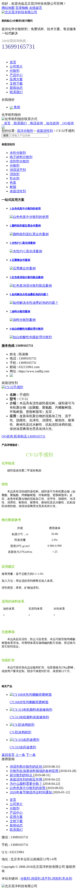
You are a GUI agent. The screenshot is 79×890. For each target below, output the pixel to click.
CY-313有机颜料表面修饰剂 (29, 717)
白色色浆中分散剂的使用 (25, 208)
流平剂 (46, 878)
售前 (16, 107)
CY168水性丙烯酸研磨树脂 (29, 702)
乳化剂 (14, 178)
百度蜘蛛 (21, 8)
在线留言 (35, 8)
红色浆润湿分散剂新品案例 (26, 277)
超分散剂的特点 (21, 775)
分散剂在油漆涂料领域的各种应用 (34, 771)
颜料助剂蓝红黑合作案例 (25, 225)
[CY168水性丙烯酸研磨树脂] (31, 694)
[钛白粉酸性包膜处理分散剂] (31, 337)
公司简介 (16, 66)
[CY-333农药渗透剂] (24, 739)
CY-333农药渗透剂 (23, 747)
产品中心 (16, 75)
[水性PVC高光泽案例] (26, 251)
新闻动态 (16, 88)
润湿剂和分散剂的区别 (26, 766)
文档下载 (16, 83)
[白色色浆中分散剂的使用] (29, 217)
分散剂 (14, 70)
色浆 (13, 182)
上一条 (20, 755)
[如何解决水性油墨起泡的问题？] (34, 302)
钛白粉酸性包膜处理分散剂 (26, 328)
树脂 (13, 187)
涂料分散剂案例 (20, 311)
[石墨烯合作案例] (23, 268)
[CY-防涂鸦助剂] (22, 724)
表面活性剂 (45, 130)
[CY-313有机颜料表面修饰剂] (31, 709)
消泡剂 (14, 174)
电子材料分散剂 (21, 157)
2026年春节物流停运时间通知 (31, 792)
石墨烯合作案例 (20, 259)
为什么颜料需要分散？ (26, 783)
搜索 (6, 135)
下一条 (31, 755)
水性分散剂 (18, 152)
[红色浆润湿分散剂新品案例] (31, 285)
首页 (13, 62)
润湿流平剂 (18, 170)
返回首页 (8, 755)
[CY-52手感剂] (12, 387)
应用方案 (16, 79)
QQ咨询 (8, 436)
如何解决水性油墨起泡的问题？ (29, 294)
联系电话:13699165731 (29, 436)
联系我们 (16, 92)
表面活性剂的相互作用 (26, 779)
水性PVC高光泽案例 (22, 242)
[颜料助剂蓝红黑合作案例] (29, 234)
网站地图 (8, 8)
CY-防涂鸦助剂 (20, 732)
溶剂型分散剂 (19, 161)
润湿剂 (36, 878)
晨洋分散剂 (25, 130)
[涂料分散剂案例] (23, 319)
